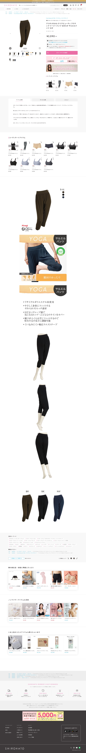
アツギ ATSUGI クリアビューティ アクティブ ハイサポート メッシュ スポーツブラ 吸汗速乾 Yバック (49, 169)
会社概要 (30, 727)
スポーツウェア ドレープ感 (16, 542)
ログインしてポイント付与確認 (60, 42)
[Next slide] (39, 33)
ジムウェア (69, 546)
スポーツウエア (13, 546)
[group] (27, 55)
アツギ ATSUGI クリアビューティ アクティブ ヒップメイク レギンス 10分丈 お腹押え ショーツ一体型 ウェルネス (25, 153)
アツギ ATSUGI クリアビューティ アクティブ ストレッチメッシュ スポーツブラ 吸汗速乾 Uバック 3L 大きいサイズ (37, 169)
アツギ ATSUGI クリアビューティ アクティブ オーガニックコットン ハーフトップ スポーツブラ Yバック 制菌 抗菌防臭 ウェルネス (73, 153)
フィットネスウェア (60, 546)
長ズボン (23, 544)
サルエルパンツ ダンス (40, 542)
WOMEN (10, 12)
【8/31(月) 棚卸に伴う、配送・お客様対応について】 (43, 2)
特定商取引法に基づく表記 (34, 730)
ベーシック (51, 544)
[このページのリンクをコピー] (77, 558)
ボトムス (26, 12)
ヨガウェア (39, 546)
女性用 (65, 544)
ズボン (17, 544)
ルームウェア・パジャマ (18, 12)
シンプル (44, 544)
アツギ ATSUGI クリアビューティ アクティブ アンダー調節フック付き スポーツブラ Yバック (61, 153)
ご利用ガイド (20, 730)
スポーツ (18, 677)
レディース (58, 544)
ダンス (26, 546)
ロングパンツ (31, 544)
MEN (6, 730)
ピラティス (32, 546)
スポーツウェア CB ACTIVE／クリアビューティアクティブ (50, 538)
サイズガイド (20, 727)
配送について (20, 732)
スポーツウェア (72, 544)
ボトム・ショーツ (25, 677)
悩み (71, 8)
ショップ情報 (31, 737)
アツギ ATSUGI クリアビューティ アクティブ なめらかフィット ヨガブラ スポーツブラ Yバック (13, 169)
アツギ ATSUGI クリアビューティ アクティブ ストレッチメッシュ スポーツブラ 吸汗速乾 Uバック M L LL (25, 169)
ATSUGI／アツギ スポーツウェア (17, 538)
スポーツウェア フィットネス (16, 540)
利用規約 (30, 734)
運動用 (20, 546)
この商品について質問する (16, 558)
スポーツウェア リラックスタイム (44, 540)
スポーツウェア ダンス (30, 540)
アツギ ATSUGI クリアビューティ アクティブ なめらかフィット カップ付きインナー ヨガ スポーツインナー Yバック (13, 153)
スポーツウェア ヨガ (31, 538)
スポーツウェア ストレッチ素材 (61, 540)
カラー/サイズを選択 (61, 52)
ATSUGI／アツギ (20, 676)
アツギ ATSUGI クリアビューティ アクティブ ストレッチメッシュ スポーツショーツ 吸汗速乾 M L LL (37, 153)
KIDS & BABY (8, 732)
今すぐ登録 (51, 42)
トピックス (79, 8)
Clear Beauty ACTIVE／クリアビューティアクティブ (23, 13)
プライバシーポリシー (33, 732)
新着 (67, 8)
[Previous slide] (10, 33)
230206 (11, 544)
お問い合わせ (20, 737)
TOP (6, 12)
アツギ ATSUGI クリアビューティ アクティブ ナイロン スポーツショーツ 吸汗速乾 (49, 153)
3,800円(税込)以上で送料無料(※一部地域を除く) (43, 0)
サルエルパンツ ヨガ (28, 542)
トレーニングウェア (49, 546)
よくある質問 (20, 734)
